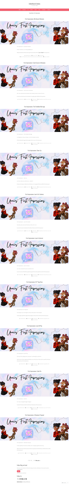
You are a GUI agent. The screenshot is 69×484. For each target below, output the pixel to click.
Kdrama (29, 56)
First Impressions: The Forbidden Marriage (34, 106)
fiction (22, 56)
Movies (31, 9)
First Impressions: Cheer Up (34, 150)
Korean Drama (32, 56)
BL (38, 407)
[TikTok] (24, 479)
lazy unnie (36, 56)
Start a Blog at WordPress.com (26, 481)
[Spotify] (22, 479)
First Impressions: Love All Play (34, 326)
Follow (18, 471)
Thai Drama (49, 407)
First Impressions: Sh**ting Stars (34, 282)
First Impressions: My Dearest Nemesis (34, 19)
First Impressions (41, 55)
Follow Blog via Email (22, 465)
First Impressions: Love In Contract (34, 238)
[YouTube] (26, 479)
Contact (48, 9)
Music (36, 9)
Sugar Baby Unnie (46, 318)
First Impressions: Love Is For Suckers (34, 194)
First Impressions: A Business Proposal (34, 415)
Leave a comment (46, 56)
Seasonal (43, 9)
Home (20, 9)
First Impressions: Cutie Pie (34, 371)
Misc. (39, 9)
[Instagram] (19, 479)
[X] (17, 479)
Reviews (41, 56)
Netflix (39, 56)
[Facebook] (21, 479)
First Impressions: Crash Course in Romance (34, 63)
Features (24, 9)
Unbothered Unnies (34, 3)
